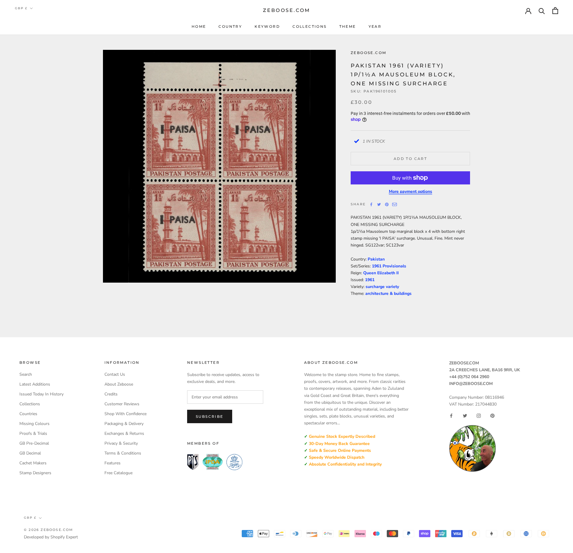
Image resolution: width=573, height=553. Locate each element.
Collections (309, 26)
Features (112, 463)
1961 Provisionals (389, 266)
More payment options (410, 191)
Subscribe (210, 416)
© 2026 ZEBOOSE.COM (48, 530)
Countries (28, 414)
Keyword (267, 26)
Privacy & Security (121, 443)
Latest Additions (34, 384)
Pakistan (376, 259)
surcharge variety (382, 286)
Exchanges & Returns (124, 433)
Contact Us (114, 374)
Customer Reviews (121, 404)
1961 (370, 280)
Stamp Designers (35, 473)
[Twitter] (379, 204)
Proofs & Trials (33, 433)
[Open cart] (555, 10)
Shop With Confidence (125, 414)
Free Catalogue (118, 473)
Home (199, 26)
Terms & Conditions (122, 453)
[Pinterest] (387, 204)
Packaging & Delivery (124, 423)
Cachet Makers (33, 463)
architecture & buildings (388, 293)
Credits (111, 394)
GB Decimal (30, 453)
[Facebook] (371, 204)
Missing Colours (34, 423)
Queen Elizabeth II (381, 273)
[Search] (542, 10)
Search (25, 374)
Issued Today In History (41, 394)
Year (375, 26)
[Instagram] (479, 416)
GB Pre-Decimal (34, 443)
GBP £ (21, 8)
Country (230, 26)
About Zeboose (118, 384)
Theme (347, 26)
